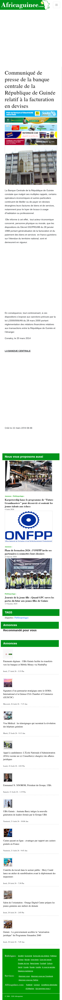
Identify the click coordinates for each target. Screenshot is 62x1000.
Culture (49, 963)
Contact (37, 985)
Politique (53, 956)
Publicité (29, 985)
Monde (27, 959)
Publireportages (21, 617)
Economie (28, 956)
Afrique (21, 959)
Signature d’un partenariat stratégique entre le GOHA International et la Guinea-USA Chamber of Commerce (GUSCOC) (28, 694)
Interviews (35, 959)
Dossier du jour (23, 963)
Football (43, 963)
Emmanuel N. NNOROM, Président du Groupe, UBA (27, 785)
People (32, 967)
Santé (20, 967)
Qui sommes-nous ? (43, 988)
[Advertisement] (31, 33)
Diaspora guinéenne (25, 971)
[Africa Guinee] (25, 5)
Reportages (34, 963)
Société (21, 956)
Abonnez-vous (24, 976)
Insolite (38, 967)
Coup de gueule (46, 959)
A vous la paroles (48, 967)
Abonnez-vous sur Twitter (28, 980)
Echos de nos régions (41, 956)
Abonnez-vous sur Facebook (42, 976)
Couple (26, 967)
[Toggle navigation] (56, 5)
